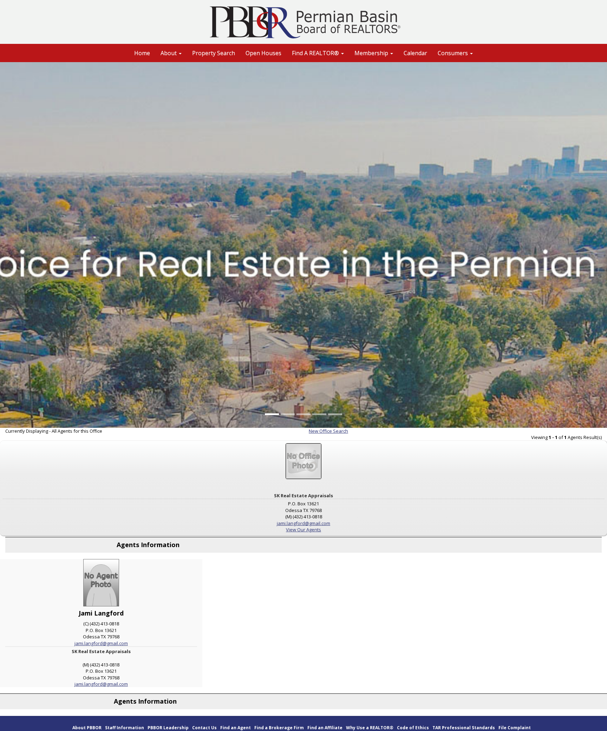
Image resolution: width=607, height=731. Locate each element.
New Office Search (328, 431)
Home (142, 53)
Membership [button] (372, 53)
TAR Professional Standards (463, 728)
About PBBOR (87, 728)
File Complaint (514, 728)
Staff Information (124, 728)
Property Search (213, 53)
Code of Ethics (413, 728)
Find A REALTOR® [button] (316, 53)
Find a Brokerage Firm (279, 728)
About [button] (169, 53)
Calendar (415, 53)
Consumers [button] (453, 53)
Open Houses (263, 53)
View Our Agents (303, 529)
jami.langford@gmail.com (303, 523)
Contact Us (204, 728)
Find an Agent (235, 728)
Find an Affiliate (324, 728)
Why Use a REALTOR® (369, 728)
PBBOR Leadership (168, 728)
